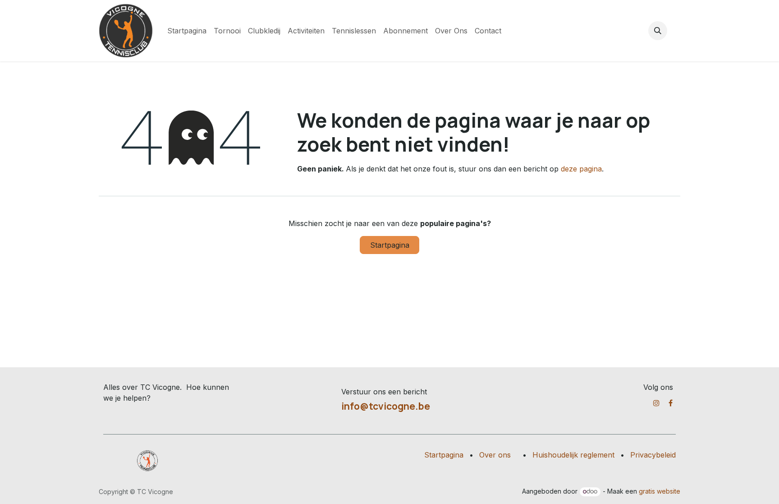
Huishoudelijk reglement (573, 454)
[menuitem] (187, 31)
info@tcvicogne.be (385, 406)
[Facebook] (670, 403)
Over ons (495, 454)
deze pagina (581, 168)
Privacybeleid (653, 454)
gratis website (659, 491)
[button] (657, 30)
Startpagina (389, 245)
